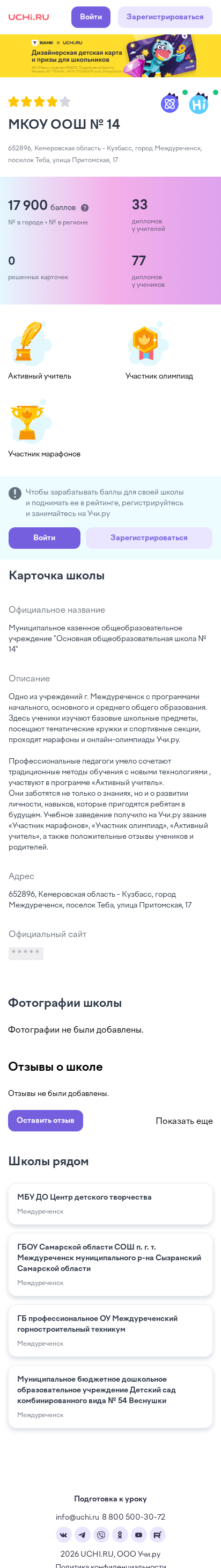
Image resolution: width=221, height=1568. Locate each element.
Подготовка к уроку (110, 1499)
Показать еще (184, 1121)
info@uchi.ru (77, 1517)
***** (26, 954)
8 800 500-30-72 (133, 1517)
